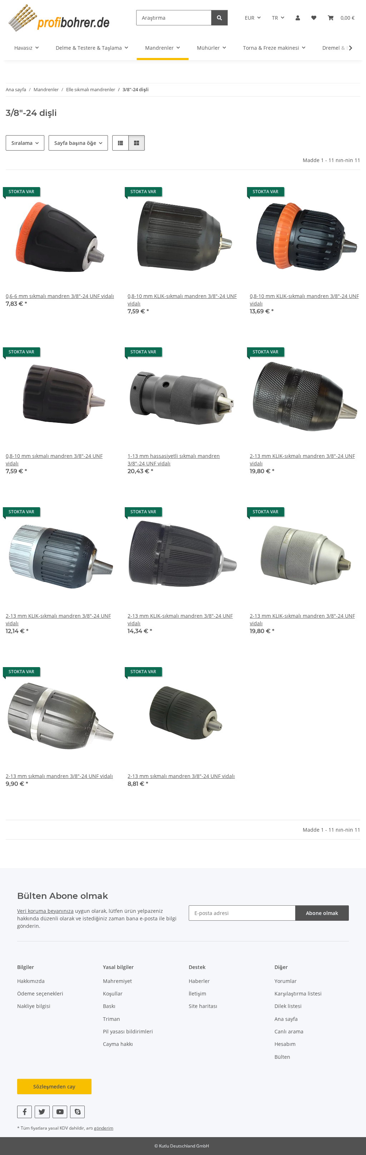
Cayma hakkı (118, 1044)
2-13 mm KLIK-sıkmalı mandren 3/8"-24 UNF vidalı (302, 459)
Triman (111, 1018)
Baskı (109, 1006)
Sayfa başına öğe (75, 143)
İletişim (197, 993)
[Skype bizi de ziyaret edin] (77, 1112)
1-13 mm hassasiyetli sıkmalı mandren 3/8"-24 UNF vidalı (174, 459)
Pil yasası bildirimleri (128, 1031)
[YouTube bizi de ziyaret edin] (60, 1112)
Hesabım (285, 1044)
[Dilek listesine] (104, 193)
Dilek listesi (288, 1006)
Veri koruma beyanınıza (45, 910)
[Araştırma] (219, 17)
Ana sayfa (286, 1018)
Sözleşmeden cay (54, 1086)
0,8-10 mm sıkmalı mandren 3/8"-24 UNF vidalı (54, 459)
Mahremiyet (117, 981)
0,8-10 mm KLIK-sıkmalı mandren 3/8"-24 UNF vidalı (182, 300)
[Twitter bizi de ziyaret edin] (42, 1112)
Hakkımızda (31, 981)
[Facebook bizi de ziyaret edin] (24, 1112)
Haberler (199, 981)
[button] (298, 17)
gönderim (103, 1128)
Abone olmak (322, 913)
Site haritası (203, 1006)
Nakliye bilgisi (33, 1006)
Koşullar (113, 993)
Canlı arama (288, 1031)
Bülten (282, 1056)
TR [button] (275, 17)
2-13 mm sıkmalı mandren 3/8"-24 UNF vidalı (59, 776)
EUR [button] (249, 17)
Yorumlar (285, 981)
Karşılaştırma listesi (298, 993)
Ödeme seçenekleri (40, 993)
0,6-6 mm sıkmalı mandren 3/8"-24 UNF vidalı (60, 296)
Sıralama (22, 143)
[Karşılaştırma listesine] (85, 193)
